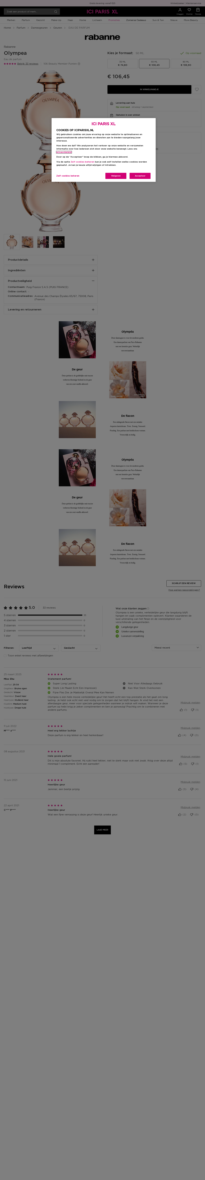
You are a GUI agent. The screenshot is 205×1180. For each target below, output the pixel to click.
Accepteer (140, 176)
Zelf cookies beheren (67, 176)
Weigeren (116, 176)
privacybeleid (64, 152)
